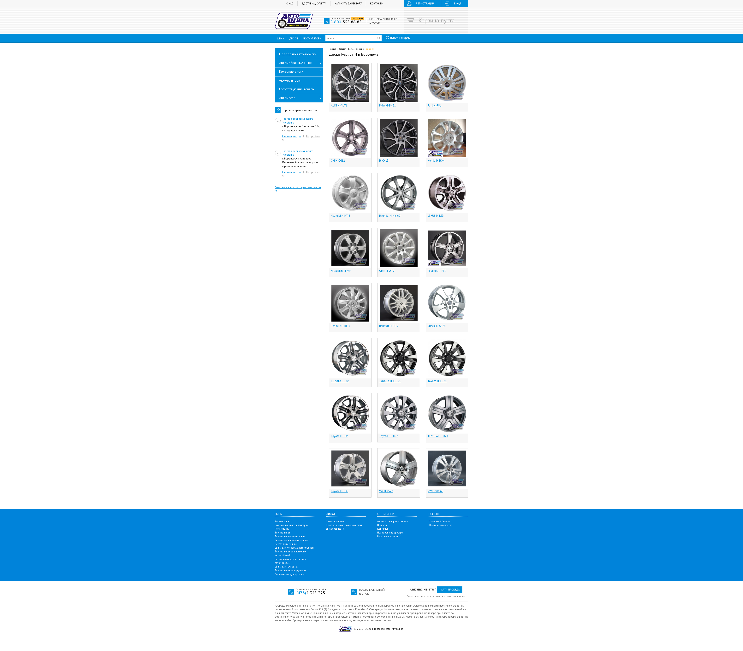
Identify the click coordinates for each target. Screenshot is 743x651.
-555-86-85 (346, 22)
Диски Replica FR (335, 528)
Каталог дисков (355, 49)
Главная (332, 49)
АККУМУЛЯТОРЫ (312, 38)
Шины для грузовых (286, 566)
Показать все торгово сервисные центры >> (298, 189)
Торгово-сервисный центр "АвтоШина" (297, 120)
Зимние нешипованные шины (291, 540)
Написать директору (348, 3)
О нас (289, 3)
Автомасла (287, 97)
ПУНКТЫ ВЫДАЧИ (400, 38)
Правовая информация (390, 532)
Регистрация (425, 3)
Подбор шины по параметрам (291, 525)
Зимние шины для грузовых (290, 570)
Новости (382, 525)
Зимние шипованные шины (290, 536)
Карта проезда (450, 589)
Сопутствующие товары (296, 89)
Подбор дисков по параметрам (344, 525)
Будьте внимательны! (389, 536)
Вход (457, 3)
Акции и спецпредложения (392, 521)
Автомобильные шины (295, 62)
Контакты (376, 3)
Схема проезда (291, 136)
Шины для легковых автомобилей (294, 547)
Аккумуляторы (289, 80)
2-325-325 (311, 593)
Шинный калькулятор (440, 525)
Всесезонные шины (286, 544)
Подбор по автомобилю (297, 54)
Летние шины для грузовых (290, 574)
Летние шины (282, 528)
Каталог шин (282, 521)
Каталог (342, 49)
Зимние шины (282, 532)
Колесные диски (291, 71)
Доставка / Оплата (314, 3)
